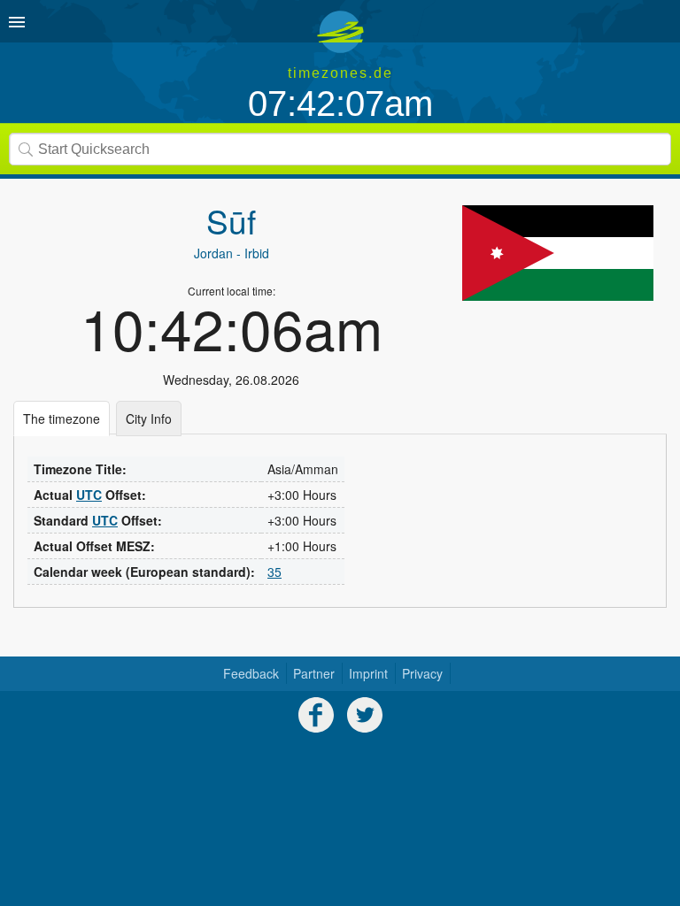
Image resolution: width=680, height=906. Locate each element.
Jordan (213, 253)
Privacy (422, 673)
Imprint (368, 673)
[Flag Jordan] (557, 253)
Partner (314, 673)
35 (274, 571)
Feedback (251, 673)
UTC (89, 494)
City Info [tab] (149, 418)
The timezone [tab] (61, 418)
